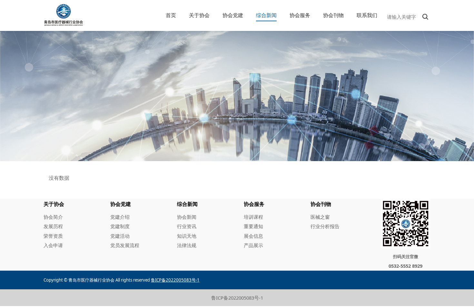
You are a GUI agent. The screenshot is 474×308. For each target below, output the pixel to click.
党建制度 (120, 226)
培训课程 (253, 217)
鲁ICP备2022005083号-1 (237, 297)
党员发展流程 (124, 245)
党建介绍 (120, 217)
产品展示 (253, 245)
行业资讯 (186, 226)
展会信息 (253, 236)
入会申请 (53, 245)
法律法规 (186, 245)
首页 (171, 15)
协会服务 (300, 15)
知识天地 (186, 236)
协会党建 (232, 15)
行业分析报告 (325, 226)
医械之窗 (320, 217)
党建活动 (120, 236)
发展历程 (53, 226)
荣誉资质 (53, 236)
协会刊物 (333, 15)
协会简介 (53, 217)
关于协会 (199, 15)
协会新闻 (186, 217)
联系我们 (367, 15)
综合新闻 (266, 15)
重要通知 (253, 226)
